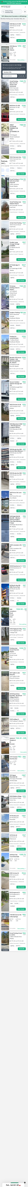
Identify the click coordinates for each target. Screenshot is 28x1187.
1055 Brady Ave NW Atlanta (15, 454)
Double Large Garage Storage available (14, 244)
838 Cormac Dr (14, 873)
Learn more (18, 3)
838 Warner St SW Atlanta (15, 26)
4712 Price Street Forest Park (13, 655)
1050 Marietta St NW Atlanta (16, 430)
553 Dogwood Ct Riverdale (15, 895)
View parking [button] (20, 60)
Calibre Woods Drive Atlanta (16, 937)
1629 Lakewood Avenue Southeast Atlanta (15, 316)
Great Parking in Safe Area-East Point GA (14, 180)
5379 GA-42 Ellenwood (13, 838)
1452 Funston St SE (15, 404)
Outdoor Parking (15, 312)
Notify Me (21, 76)
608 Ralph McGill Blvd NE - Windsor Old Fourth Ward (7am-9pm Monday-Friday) (16, 520)
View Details (21, 40)
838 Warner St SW (15, 24)
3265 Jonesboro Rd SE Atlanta (15, 549)
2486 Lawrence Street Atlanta (14, 185)
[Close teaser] (25, 1182)
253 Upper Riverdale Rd (13, 776)
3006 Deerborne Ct (16, 566)
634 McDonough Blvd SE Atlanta (14, 365)
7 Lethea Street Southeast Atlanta (15, 341)
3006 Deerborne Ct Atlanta (15, 569)
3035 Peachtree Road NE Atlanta (14, 700)
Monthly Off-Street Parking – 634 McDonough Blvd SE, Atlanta (15, 360)
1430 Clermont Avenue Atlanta (14, 89)
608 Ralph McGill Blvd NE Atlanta (16, 525)
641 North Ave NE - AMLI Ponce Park (15, 586)
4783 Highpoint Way (16, 629)
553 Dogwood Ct (15, 892)
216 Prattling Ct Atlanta (16, 721)
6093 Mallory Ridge (15, 796)
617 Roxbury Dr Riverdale (14, 818)
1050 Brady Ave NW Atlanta (16, 476)
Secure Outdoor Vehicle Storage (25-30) (16, 383)
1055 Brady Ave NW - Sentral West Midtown (16, 450)
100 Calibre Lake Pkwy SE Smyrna (15, 677)
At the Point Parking (16, 223)
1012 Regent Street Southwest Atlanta (15, 137)
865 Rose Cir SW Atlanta (15, 108)
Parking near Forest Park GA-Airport (14, 649)
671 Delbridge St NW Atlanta (16, 269)
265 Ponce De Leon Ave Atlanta (15, 497)
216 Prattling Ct (14, 719)
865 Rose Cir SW (15, 105)
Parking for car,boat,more (14, 337)
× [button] (26, 1)
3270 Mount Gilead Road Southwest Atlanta (13, 294)
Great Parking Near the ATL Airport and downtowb (14, 83)
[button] (13, 1185)
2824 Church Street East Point (15, 225)
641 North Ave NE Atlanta (15, 590)
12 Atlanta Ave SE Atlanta (15, 248)
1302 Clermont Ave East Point (15, 160)
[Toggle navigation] (25, 7)
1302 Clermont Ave (15, 157)
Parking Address (9, 10)
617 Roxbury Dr (14, 816)
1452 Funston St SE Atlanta (15, 407)
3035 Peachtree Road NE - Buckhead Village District (16, 695)
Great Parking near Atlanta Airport (15, 202)
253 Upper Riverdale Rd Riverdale (16, 779)
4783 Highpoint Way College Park (15, 631)
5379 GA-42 (13, 835)
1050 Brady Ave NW (16, 473)
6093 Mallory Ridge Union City (15, 799)
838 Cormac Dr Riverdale (14, 876)
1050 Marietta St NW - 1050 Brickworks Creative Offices (16, 425)
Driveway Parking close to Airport (14, 287)
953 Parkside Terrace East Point (16, 206)
